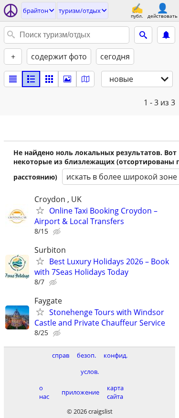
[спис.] (13, 79)
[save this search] (166, 35)
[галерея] (67, 79)
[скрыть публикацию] (57, 232)
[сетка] (49, 79)
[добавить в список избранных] (40, 210)
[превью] (31, 79)
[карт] (85, 79)
